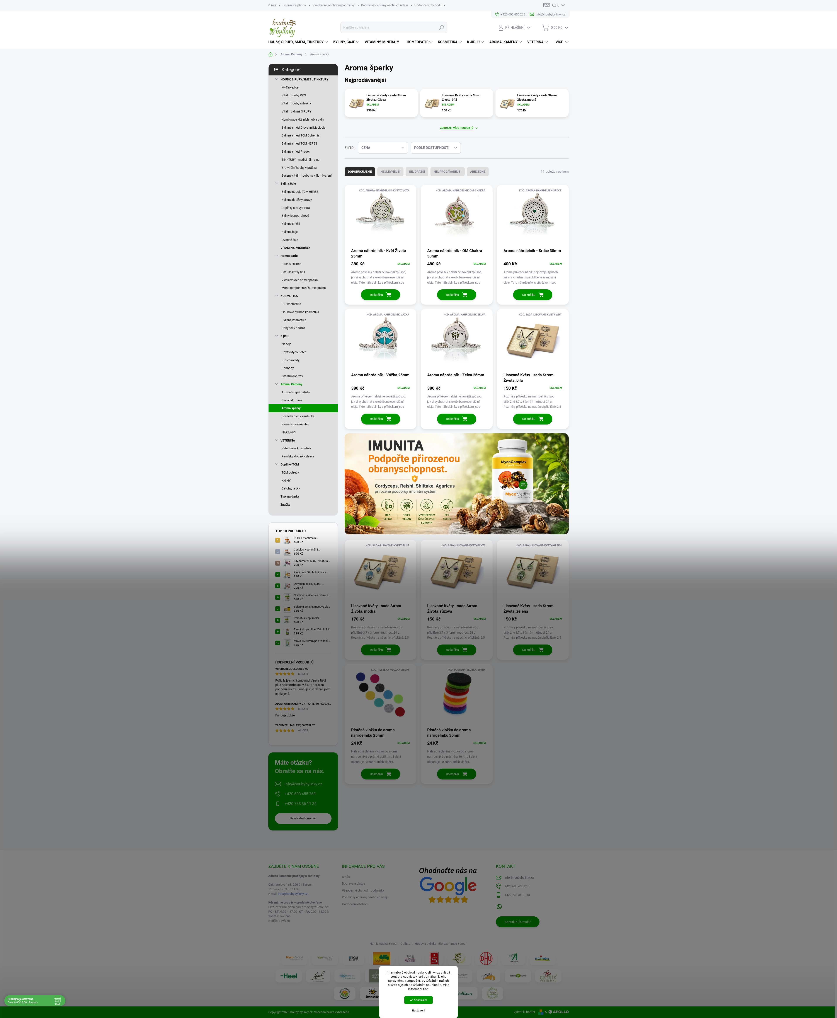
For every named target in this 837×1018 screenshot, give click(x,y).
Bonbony (288, 368)
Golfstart (406, 943)
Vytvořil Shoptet (524, 1012)
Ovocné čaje (290, 240)
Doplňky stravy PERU (296, 208)
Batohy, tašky (291, 488)
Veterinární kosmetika (296, 448)
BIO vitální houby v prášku (299, 167)
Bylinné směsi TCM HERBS (299, 143)
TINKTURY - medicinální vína (301, 159)
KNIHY (286, 480)
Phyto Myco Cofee (294, 352)
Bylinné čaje (290, 232)
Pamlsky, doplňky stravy (298, 456)
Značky (285, 504)
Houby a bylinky (425, 943)
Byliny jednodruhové (295, 215)
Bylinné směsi (291, 223)
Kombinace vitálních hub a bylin (303, 119)
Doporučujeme (360, 171)
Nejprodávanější (447, 171)
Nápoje (286, 344)
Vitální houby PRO (294, 95)
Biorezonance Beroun (452, 943)
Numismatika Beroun (384, 943)
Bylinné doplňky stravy (297, 199)
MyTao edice (290, 87)
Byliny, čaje (288, 183)
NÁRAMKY (289, 432)
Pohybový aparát (293, 328)
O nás (272, 5)
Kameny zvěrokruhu (295, 424)
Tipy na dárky (290, 496)
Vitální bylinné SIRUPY (296, 111)
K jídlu (285, 336)
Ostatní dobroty (292, 376)
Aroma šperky (291, 408)
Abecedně (477, 171)
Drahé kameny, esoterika (298, 416)
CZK (555, 5)
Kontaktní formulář (303, 818)
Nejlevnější (390, 171)
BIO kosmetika (291, 304)
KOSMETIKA (289, 296)
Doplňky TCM (290, 464)
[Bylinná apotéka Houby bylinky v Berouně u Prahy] (492, 993)
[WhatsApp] (499, 905)
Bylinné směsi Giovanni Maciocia (303, 127)
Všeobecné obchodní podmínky (334, 5)
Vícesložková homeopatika (300, 280)
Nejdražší (417, 171)
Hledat (441, 27)
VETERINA (288, 440)
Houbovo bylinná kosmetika (300, 312)
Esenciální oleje (292, 400)
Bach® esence (291, 264)
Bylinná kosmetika (294, 320)
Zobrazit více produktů (456, 128)
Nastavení (418, 1010)
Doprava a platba (294, 5)
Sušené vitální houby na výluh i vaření (307, 175)
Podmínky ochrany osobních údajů (384, 5)
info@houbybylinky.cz (303, 784)
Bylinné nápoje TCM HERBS (300, 191)
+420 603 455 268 (300, 793)
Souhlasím (420, 1000)
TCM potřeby (290, 472)
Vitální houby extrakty (296, 103)
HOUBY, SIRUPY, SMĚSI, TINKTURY (304, 79)
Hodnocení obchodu (428, 5)
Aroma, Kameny (291, 384)
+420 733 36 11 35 (300, 803)
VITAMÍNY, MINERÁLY (295, 247)
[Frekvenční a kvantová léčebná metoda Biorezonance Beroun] (347, 976)
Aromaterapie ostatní (296, 392)
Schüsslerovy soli (293, 272)
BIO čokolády (290, 360)
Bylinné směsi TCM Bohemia (301, 135)
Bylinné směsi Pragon (296, 151)
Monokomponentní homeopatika (304, 288)
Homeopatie (289, 255)
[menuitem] (298, 42)
